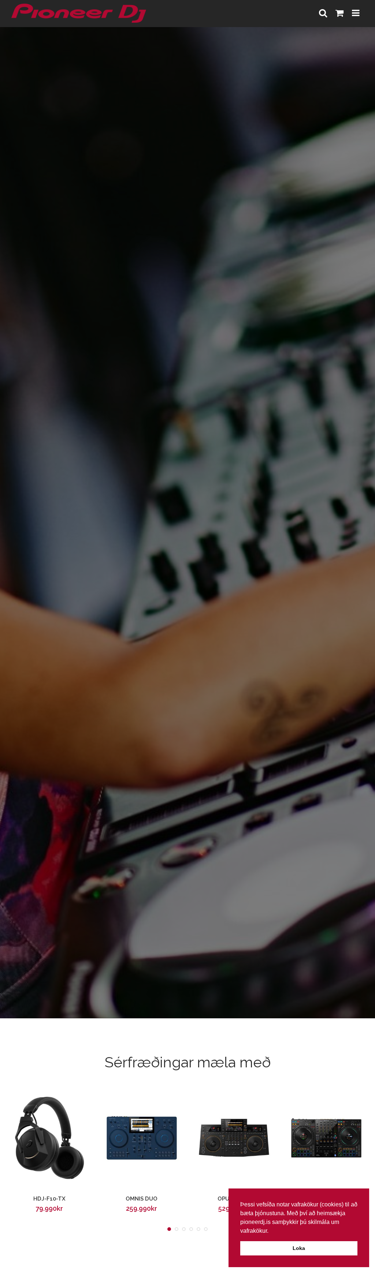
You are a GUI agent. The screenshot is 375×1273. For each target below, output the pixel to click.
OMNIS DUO (141, 1198)
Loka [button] (299, 1248)
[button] (271, 1231)
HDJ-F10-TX (49, 1198)
